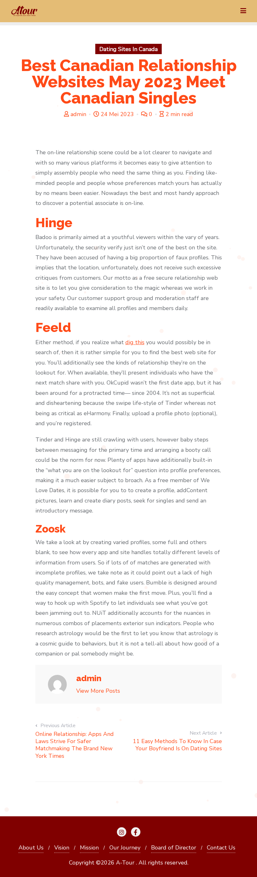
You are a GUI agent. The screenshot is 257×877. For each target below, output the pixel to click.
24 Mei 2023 (117, 114)
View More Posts (98, 691)
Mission (89, 847)
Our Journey (124, 847)
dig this (134, 342)
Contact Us (221, 847)
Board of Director (173, 847)
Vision (61, 847)
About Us (31, 847)
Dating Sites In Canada (128, 49)
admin (78, 114)
